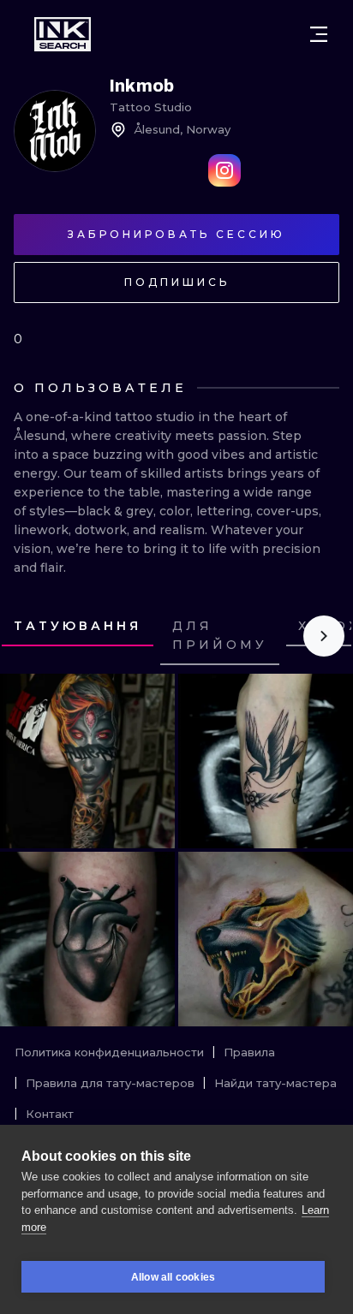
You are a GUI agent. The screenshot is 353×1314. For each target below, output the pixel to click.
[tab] (77, 627)
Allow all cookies (173, 1277)
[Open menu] (318, 34)
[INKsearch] (62, 34)
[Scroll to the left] (29, 636)
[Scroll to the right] (323, 636)
